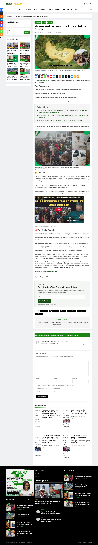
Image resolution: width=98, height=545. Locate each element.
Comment (39, 359)
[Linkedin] (1, 19)
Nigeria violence (54, 311)
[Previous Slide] (28, 499)
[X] (39, 76)
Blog (79, 542)
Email (55, 378)
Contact (38, 476)
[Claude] (60, 76)
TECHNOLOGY (24, 73)
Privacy (84, 542)
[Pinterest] (42, 76)
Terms (38, 473)
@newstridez (53, 271)
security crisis (81, 311)
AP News (48, 277)
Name (37, 378)
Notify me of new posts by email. (46, 392)
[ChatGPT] (57, 76)
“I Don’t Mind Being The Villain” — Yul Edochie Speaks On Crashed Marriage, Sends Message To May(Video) (80, 439)
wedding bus (39, 314)
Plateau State (71, 311)
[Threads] (69, 76)
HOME (21, 9)
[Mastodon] (1, 25)
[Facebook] (36, 76)
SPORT (77, 9)
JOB (50, 9)
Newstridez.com (40, 32)
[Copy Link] (75, 76)
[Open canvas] (7, 10)
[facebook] (84, 4)
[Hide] (0, 37)
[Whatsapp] (45, 76)
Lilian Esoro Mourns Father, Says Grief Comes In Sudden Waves (25, 507)
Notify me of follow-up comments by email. (48, 388)
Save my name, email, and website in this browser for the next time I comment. (57, 385)
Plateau (63, 311)
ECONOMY (42, 9)
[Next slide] (31, 499)
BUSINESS (11, 47)
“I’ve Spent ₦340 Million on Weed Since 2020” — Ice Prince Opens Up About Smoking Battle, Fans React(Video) (51, 439)
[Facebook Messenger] (72, 76)
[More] (77, 76)
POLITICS (57, 9)
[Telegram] (54, 76)
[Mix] (1, 28)
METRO (22, 47)
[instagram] (86, 4)
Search (9, 30)
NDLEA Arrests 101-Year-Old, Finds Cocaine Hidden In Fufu (25, 533)
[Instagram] (48, 76)
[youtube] (90, 4)
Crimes (44, 22)
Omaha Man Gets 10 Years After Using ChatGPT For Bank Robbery (25, 524)
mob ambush (43, 311)
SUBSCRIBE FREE (44, 300)
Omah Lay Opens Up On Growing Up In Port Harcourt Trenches (24, 516)
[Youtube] (51, 76)
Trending (49, 22)
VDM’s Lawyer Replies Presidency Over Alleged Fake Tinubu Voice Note (61, 120)
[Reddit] (1, 16)
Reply (85, 344)
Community (38, 22)
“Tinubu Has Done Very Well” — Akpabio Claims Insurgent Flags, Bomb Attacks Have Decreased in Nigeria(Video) (51, 413)
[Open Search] (91, 9)
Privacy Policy (40, 470)
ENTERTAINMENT (67, 9)
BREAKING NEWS (30, 9)
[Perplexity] (63, 76)
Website (74, 378)
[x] (88, 4)
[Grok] (66, 76)
